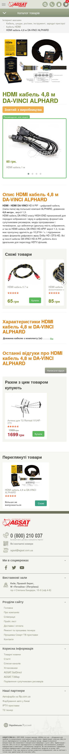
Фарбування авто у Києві (16, 701)
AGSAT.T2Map (12, 676)
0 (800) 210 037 (26, 535)
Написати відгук (55, 370)
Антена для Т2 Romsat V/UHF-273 (24, 422)
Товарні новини (12, 654)
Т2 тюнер (8, 710)
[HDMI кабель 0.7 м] (24, 273)
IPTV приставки (11, 705)
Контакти (9, 639)
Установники (11, 667)
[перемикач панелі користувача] (59, 4)
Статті (7, 658)
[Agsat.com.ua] (17, 4)
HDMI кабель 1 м (15, 167)
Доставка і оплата (13, 625)
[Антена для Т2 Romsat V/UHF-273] (26, 406)
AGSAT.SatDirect (13, 672)
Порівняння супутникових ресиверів (23, 681)
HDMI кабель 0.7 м (18, 287)
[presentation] (5, 282)
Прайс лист (10, 621)
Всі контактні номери (21, 543)
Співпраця (9, 616)
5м (51, 338)
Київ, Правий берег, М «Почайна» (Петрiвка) (24, 585)
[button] (28, 173)
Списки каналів (12, 663)
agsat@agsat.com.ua (21, 550)
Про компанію (11, 612)
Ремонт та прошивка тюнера (19, 630)
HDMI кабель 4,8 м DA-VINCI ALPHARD (20, 491)
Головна (8, 607)
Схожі (41, 503)
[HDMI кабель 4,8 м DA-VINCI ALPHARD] (34, 65)
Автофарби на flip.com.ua (16, 696)
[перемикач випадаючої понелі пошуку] (45, 4)
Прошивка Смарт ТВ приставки (21, 634)
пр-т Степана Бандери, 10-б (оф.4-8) (30, 590)
